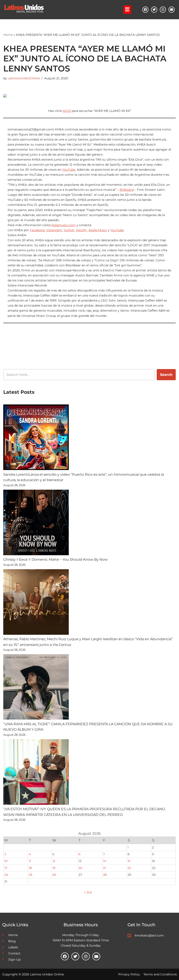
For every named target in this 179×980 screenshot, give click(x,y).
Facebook (37, 230)
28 (105, 875)
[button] (127, 9)
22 (129, 868)
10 (5, 861)
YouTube (68, 170)
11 (30, 861)
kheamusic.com (63, 225)
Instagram (54, 230)
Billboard (127, 190)
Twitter (69, 230)
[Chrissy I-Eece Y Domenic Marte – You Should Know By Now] (36, 523)
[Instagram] (163, 10)
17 (5, 868)
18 (30, 868)
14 (104, 861)
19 (53, 868)
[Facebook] (145, 10)
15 (128, 861)
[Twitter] (154, 10)
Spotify (81, 230)
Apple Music (97, 230)
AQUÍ (67, 111)
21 (104, 868)
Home (8, 35)
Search (166, 375)
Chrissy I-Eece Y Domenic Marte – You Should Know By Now (55, 559)
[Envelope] (172, 10)
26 (54, 875)
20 (80, 868)
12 (53, 861)
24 (6, 875)
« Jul (88, 892)
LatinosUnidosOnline (24, 78)
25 (30, 875)
